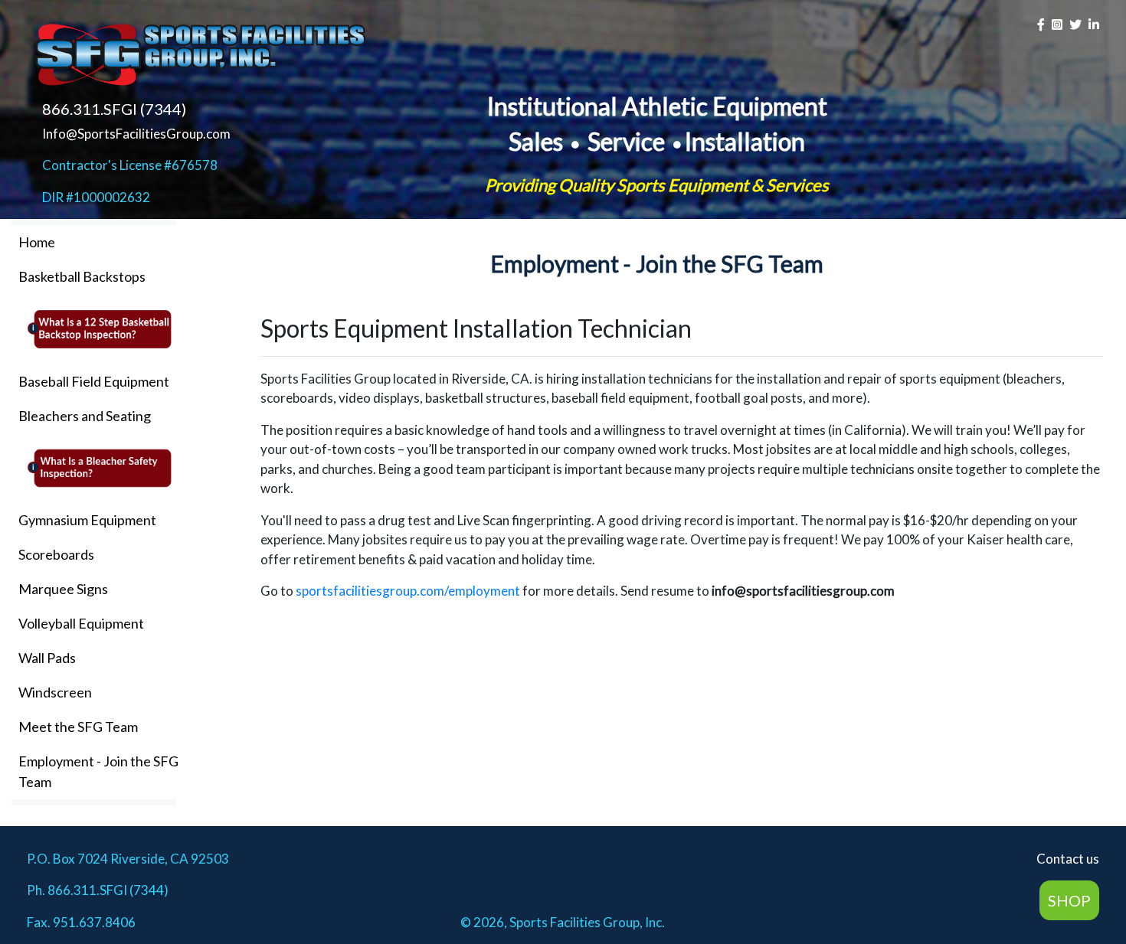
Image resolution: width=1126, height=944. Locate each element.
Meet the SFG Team (78, 726)
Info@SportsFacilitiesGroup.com (136, 134)
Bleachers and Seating (84, 415)
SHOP (1069, 900)
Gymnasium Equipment (87, 519)
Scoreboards (56, 554)
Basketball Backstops (82, 276)
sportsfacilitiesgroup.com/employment (408, 591)
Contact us (1067, 859)
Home (36, 242)
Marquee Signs (63, 588)
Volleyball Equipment (81, 623)
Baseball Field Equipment (93, 381)
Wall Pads (47, 657)
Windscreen (55, 692)
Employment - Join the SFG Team (98, 771)
